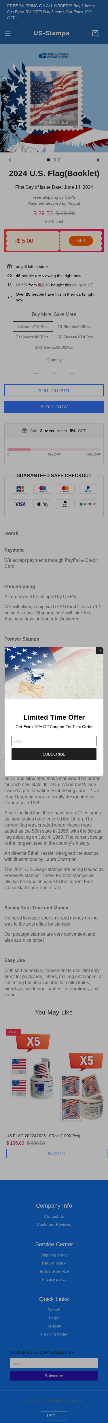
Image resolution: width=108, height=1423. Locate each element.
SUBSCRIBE (54, 754)
